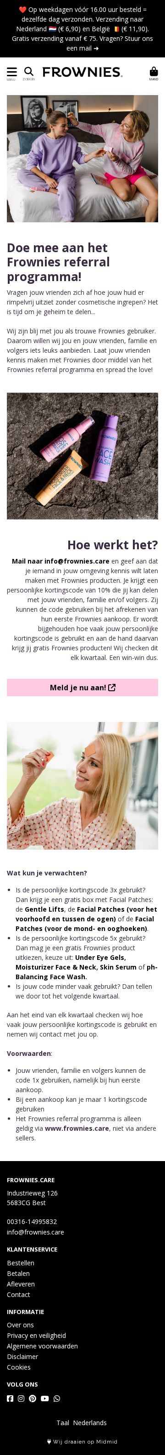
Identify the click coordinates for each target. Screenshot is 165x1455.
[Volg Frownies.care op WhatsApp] (57, 1398)
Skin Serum (118, 967)
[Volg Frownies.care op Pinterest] (32, 1398)
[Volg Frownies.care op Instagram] (21, 1398)
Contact (18, 1294)
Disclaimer (22, 1356)
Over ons (20, 1324)
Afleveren (21, 1284)
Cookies (19, 1367)
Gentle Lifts (44, 909)
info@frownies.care (35, 1232)
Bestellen (20, 1262)
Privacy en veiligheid (36, 1335)
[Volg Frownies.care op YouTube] (45, 1398)
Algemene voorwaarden (42, 1346)
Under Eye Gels (99, 957)
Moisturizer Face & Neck (56, 967)
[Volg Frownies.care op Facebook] (10, 1398)
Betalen (18, 1273)
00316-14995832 (32, 1221)
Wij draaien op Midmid (84, 1442)
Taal (62, 1422)
